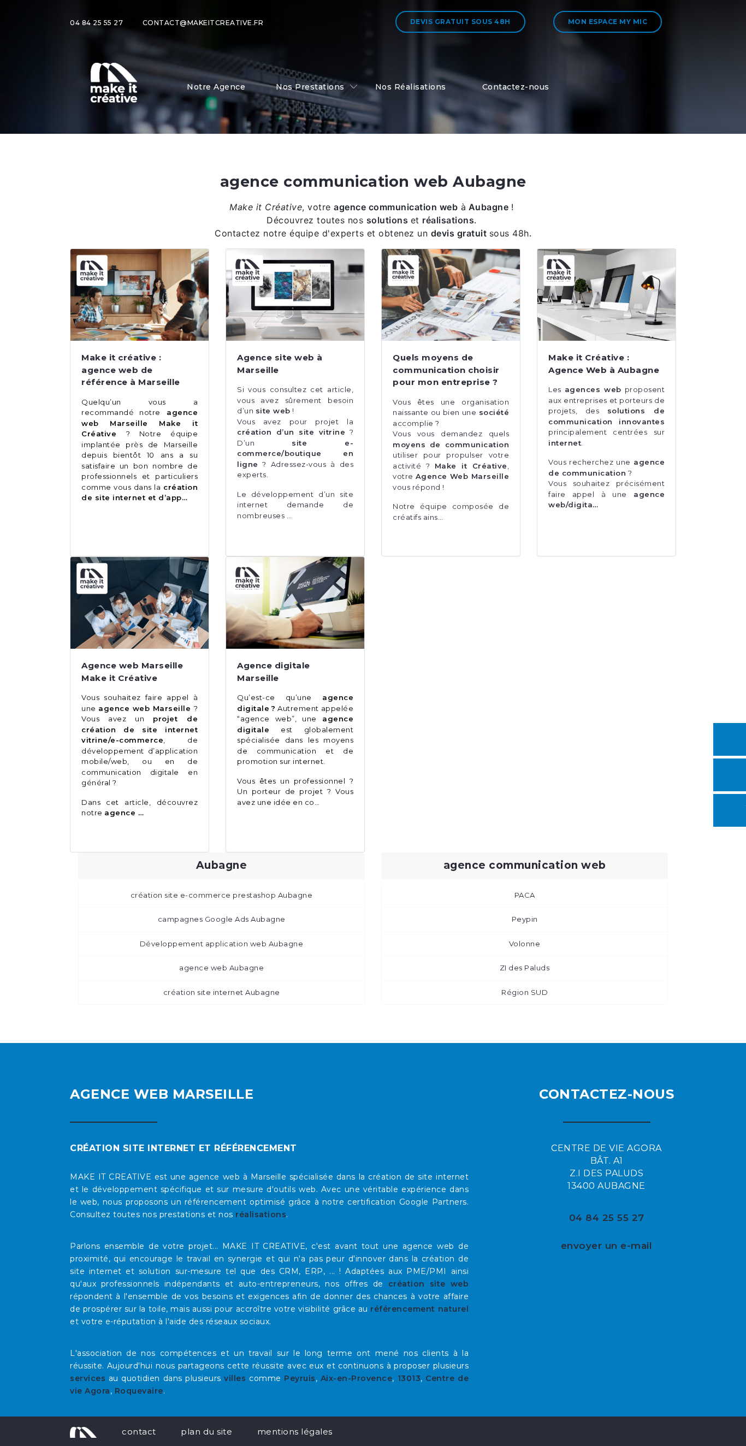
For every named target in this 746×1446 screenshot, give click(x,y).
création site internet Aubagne (221, 992)
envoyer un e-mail (607, 1245)
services (87, 1378)
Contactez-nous (515, 87)
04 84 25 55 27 (96, 23)
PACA (524, 895)
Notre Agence (216, 87)
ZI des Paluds (525, 967)
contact (139, 1431)
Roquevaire (139, 1391)
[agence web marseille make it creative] (83, 1431)
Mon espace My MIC (608, 21)
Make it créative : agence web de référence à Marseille (130, 369)
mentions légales (295, 1431)
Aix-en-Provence (357, 1378)
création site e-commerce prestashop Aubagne (222, 895)
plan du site (206, 1431)
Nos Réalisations (410, 87)
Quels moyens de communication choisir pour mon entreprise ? (446, 369)
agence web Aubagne (221, 967)
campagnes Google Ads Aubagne (222, 919)
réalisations (260, 1214)
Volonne (525, 943)
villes (235, 1378)
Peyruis (300, 1378)
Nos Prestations (310, 87)
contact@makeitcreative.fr (203, 23)
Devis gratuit (460, 21)
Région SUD (524, 992)
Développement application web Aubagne (222, 943)
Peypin (525, 919)
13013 (409, 1378)
